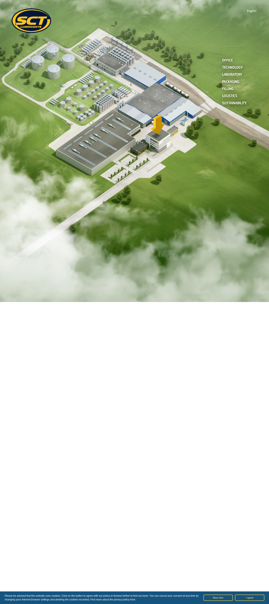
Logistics (229, 96)
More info (218, 597)
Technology (232, 67)
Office (227, 60)
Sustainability (234, 103)
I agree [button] (249, 597)
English (251, 11)
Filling (227, 89)
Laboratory (232, 75)
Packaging (230, 82)
